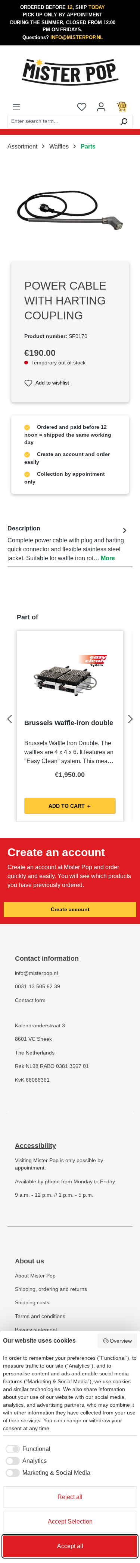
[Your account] (101, 106)
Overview (121, 1341)
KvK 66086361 (32, 1080)
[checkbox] (26, 1449)
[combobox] (61, 121)
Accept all (70, 1546)
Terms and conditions (40, 1316)
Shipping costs (32, 1302)
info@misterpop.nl (36, 973)
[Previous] (9, 717)
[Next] (130, 717)
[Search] (124, 121)
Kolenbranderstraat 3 (40, 1025)
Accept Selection (70, 1521)
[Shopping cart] (122, 106)
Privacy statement (36, 1330)
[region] (70, 214)
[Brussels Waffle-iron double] (70, 676)
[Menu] (16, 106)
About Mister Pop (35, 1276)
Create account (70, 909)
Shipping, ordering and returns (51, 1289)
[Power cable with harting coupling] (70, 214)
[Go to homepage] (70, 72)
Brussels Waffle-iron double (68, 723)
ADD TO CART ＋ (70, 806)
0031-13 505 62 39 (37, 986)
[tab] (68, 543)
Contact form (30, 1000)
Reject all (70, 1497)
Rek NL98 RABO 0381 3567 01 (52, 1066)
